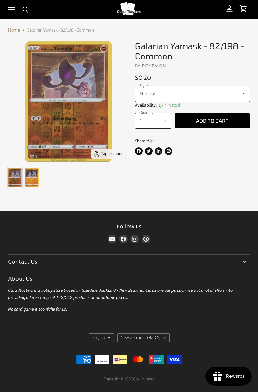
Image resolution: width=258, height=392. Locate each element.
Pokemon (154, 66)
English (98, 338)
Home (14, 30)
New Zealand (140, 338)
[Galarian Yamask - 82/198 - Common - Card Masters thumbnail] (15, 177)
